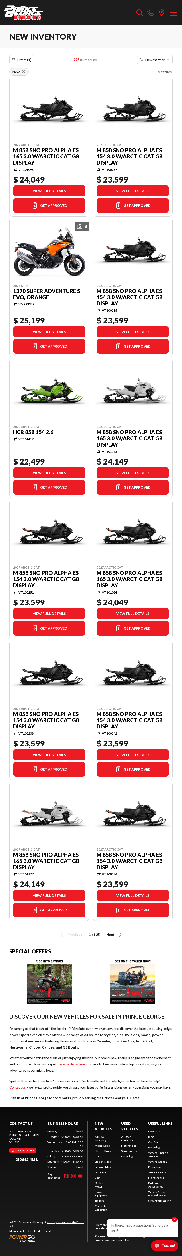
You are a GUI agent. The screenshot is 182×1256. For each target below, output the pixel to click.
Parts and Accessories (155, 1184)
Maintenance (156, 1177)
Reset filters (164, 72)
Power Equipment (101, 1193)
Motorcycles (102, 1145)
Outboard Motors (100, 1184)
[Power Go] (48, 1238)
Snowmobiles (103, 1167)
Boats (98, 1177)
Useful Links (160, 1123)
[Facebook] (66, 1176)
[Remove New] (23, 71)
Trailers (99, 1200)
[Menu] (173, 12)
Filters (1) (24, 60)
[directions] (162, 12)
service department (73, 1064)
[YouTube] (80, 1176)
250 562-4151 (27, 1159)
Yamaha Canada (157, 1161)
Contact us (17, 1087)
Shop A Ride (34, 1231)
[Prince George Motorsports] (23, 12)
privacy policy (103, 1240)
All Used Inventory (127, 1138)
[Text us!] (164, 1246)
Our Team (154, 1142)
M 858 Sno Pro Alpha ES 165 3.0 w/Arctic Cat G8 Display (46, 156)
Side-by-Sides (103, 1161)
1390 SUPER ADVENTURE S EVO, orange (46, 294)
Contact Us (154, 1131)
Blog (151, 1136)
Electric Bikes (103, 1151)
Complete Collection (101, 1207)
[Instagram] (73, 1176)
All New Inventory (100, 1138)
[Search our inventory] (140, 12)
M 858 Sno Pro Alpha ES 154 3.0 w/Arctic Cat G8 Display (129, 156)
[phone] (150, 12)
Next (110, 934)
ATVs (98, 1156)
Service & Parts (157, 1172)
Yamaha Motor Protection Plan (157, 1193)
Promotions (155, 1167)
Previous (74, 934)
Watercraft (101, 1172)
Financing (127, 1156)
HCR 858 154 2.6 (33, 432)
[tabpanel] (65, 1149)
